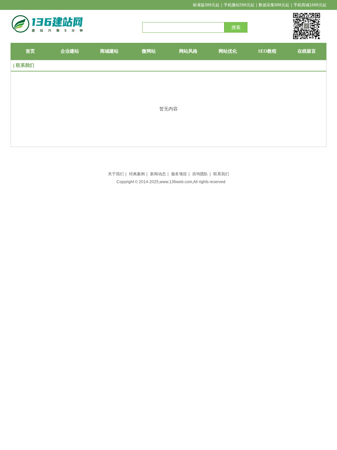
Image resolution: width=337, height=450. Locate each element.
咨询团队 (200, 174)
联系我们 (221, 174)
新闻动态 (158, 174)
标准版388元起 (206, 5)
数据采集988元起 (274, 5)
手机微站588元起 (239, 5)
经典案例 (137, 174)
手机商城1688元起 (310, 5)
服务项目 (179, 174)
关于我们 (116, 174)
